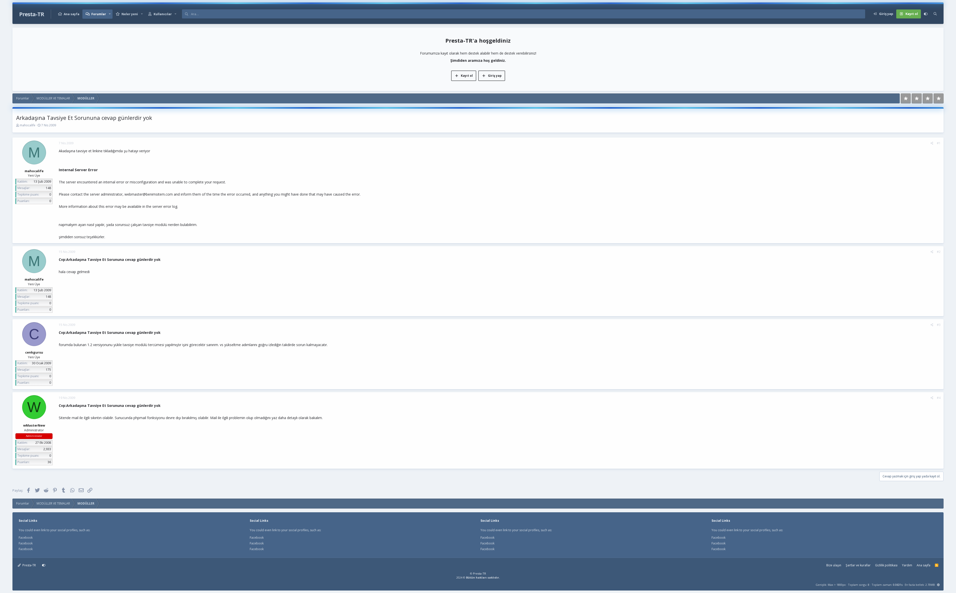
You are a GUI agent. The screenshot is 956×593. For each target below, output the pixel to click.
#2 (939, 252)
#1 (939, 143)
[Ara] (935, 13)
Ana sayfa (71, 14)
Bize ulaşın (833, 565)
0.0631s (897, 585)
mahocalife (27, 125)
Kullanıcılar (163, 14)
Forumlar (98, 14)
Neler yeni (129, 14)
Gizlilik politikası (886, 565)
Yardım (907, 565)
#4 (939, 398)
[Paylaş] (932, 143)
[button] (110, 14)
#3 (939, 325)
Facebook (26, 537)
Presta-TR (29, 565)
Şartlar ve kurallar (858, 565)
